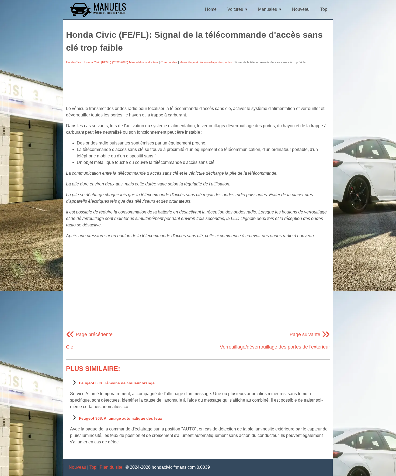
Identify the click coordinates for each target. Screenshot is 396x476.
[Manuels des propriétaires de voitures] (100, 16)
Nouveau (301, 9)
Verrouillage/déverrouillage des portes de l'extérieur (275, 347)
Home (211, 9)
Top (323, 9)
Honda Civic (74, 62)
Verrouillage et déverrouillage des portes (206, 62)
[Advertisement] (198, 85)
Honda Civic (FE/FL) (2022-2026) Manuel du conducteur (121, 62)
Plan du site (111, 467)
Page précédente (89, 334)
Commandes (169, 62)
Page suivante (310, 334)
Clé (69, 347)
